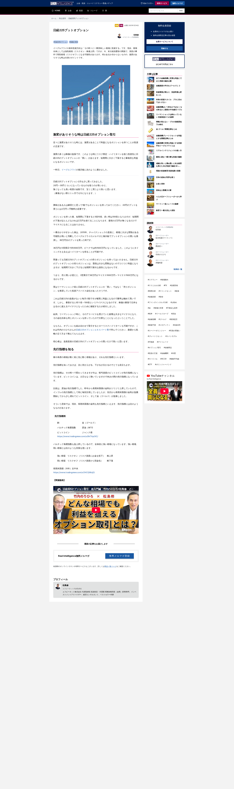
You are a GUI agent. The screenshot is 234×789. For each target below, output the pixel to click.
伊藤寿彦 (159, 263)
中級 (121, 25)
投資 (81, 10)
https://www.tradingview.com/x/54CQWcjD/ (74, 472)
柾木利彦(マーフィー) (164, 238)
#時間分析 (152, 291)
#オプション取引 (154, 347)
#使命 (161, 297)
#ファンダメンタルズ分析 (158, 302)
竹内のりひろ (161, 254)
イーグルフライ (69, 169)
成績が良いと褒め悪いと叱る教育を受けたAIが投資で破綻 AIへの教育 (169, 166)
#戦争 (150, 314)
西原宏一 (159, 246)
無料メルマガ (177, 3)
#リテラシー (152, 280)
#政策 (177, 291)
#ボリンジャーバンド (163, 364)
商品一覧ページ (110, 566)
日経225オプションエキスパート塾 (92, 330)
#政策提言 (173, 319)
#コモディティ (164, 325)
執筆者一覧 (178, 269)
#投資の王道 (152, 353)
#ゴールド (163, 319)
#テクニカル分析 (154, 285)
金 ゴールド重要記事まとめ (166, 129)
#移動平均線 (174, 359)
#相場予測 (152, 325)
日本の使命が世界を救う (165, 177)
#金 (149, 308)
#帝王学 (163, 359)
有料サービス (162, 3)
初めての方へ (148, 3)
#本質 (173, 353)
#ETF (150, 364)
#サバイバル (152, 359)
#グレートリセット (155, 336)
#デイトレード (162, 342)
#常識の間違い (174, 331)
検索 (181, 11)
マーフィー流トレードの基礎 (167, 204)
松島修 (158, 230)
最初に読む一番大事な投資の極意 (169, 157)
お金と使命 (160, 184)
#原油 (173, 314)
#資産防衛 (174, 285)
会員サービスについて (164, 41)
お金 (70, 10)
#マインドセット (165, 291)
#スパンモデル (171, 336)
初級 (116, 25)
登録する (164, 48)
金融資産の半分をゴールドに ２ (168, 86)
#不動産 (151, 342)
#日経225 (176, 325)
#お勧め (174, 302)
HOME (57, 10)
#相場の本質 (158, 308)
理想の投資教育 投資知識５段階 (168, 171)
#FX (165, 285)
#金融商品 (168, 347)
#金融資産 (152, 297)
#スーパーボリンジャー (157, 331)
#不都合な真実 (171, 308)
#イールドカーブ (161, 314)
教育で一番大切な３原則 (165, 210)
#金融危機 (152, 319)
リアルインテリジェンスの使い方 (169, 150)
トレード (94, 10)
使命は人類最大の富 (163, 190)
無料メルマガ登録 (119, 556)
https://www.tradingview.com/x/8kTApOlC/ (77, 436)
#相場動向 (164, 280)
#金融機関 (164, 353)
